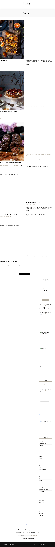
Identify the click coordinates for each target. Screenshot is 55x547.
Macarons (40, 476)
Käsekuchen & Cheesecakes (42, 469)
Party (19, 165)
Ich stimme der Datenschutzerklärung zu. (28, 538)
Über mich (32, 7)
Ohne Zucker (36, 57)
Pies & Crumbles (41, 491)
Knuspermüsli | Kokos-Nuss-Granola (33, 250)
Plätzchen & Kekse (8, 216)
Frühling (27, 252)
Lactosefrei (6, 62)
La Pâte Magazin (21, 7)
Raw (41, 57)
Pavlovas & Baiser (41, 487)
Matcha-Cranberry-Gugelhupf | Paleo (33, 153)
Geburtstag (40, 454)
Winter (9, 62)
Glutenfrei (27, 57)
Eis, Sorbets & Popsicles (42, 449)
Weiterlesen (45, 300)
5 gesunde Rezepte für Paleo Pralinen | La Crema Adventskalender (38, 104)
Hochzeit (40, 465)
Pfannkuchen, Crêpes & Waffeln (43, 489)
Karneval (40, 467)
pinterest (49, 7)
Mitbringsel (16, 165)
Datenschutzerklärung (12, 544)
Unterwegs (40, 509)
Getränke (40, 456)
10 (21, 165)
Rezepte (13, 7)
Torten (40, 506)
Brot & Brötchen (41, 441)
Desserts (40, 447)
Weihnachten (41, 513)
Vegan (5, 113)
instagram (47, 9)
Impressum (5, 544)
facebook (47, 7)
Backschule (27, 7)
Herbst (2, 113)
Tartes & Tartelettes (41, 500)
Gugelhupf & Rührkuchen (5, 165)
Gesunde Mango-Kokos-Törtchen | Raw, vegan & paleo (36, 56)
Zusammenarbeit (38, 7)
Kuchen (2, 62)
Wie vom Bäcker (41, 515)
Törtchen (46, 57)
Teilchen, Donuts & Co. (29, 204)
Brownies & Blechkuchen (42, 443)
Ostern (40, 482)
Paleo (39, 57)
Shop (17, 7)
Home (9, 7)
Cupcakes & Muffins (41, 445)
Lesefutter (40, 474)
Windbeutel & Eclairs (42, 517)
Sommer (43, 57)
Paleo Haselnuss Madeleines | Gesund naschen (34, 202)
